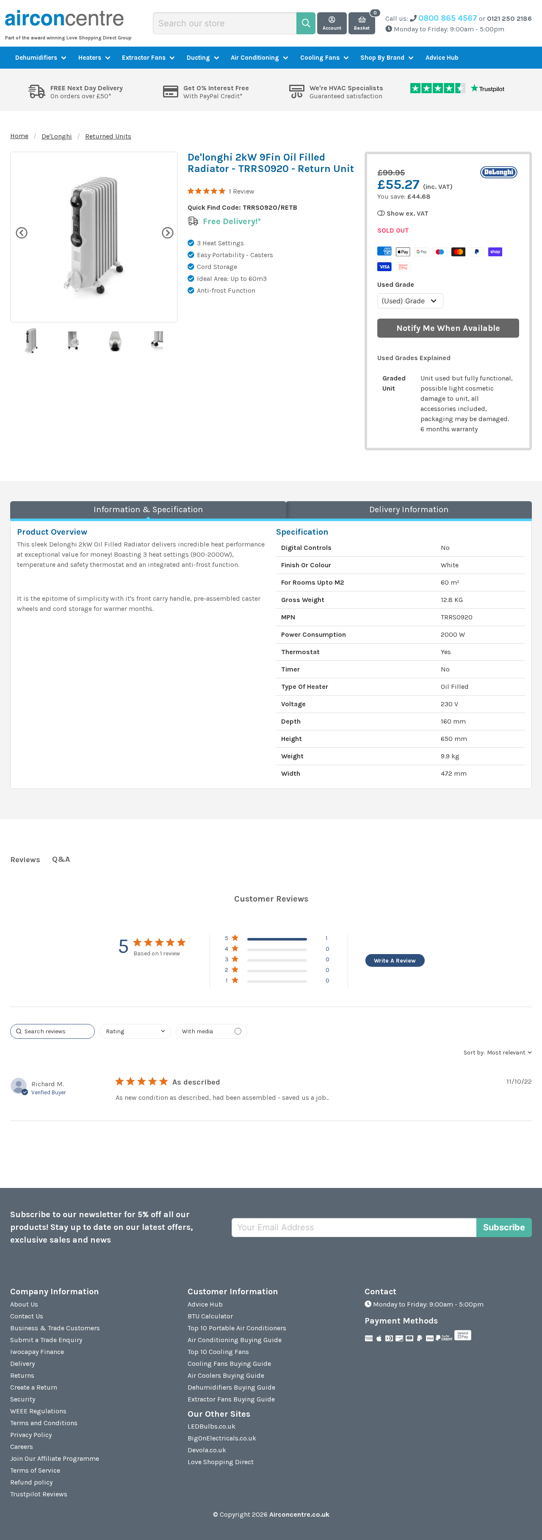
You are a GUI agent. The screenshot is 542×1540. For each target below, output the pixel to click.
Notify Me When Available (448, 328)
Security (22, 1399)
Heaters (89, 57)
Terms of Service (35, 1470)
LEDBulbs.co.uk (211, 1426)
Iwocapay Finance (37, 1352)
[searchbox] (52, 1031)
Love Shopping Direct (221, 1462)
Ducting (198, 57)
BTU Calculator (210, 1316)
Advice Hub (442, 57)
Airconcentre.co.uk (299, 1514)
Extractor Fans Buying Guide (231, 1399)
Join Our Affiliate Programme (54, 1458)
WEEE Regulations (38, 1411)
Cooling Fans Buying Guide (229, 1364)
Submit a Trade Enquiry (46, 1340)
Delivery (22, 1364)
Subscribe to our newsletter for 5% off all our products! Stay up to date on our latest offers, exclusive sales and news (101, 1227)
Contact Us (26, 1316)
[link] (277, 982)
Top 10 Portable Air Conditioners (237, 1328)
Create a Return (33, 1387)
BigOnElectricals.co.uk (222, 1438)
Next (167, 232)
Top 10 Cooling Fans (218, 1352)
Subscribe (504, 1227)
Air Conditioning (255, 57)
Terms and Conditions (43, 1423)
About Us (24, 1304)
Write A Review (395, 960)
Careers (21, 1447)
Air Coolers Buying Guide (226, 1375)
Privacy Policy (31, 1435)
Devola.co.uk (207, 1450)
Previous (21, 232)
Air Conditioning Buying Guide (235, 1340)
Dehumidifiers (36, 57)
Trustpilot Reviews (38, 1494)
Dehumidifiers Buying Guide (231, 1387)
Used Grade (395, 284)
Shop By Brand (382, 57)
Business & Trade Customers (55, 1328)
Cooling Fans (320, 57)
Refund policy (31, 1482)
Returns (22, 1375)
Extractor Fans (144, 57)
